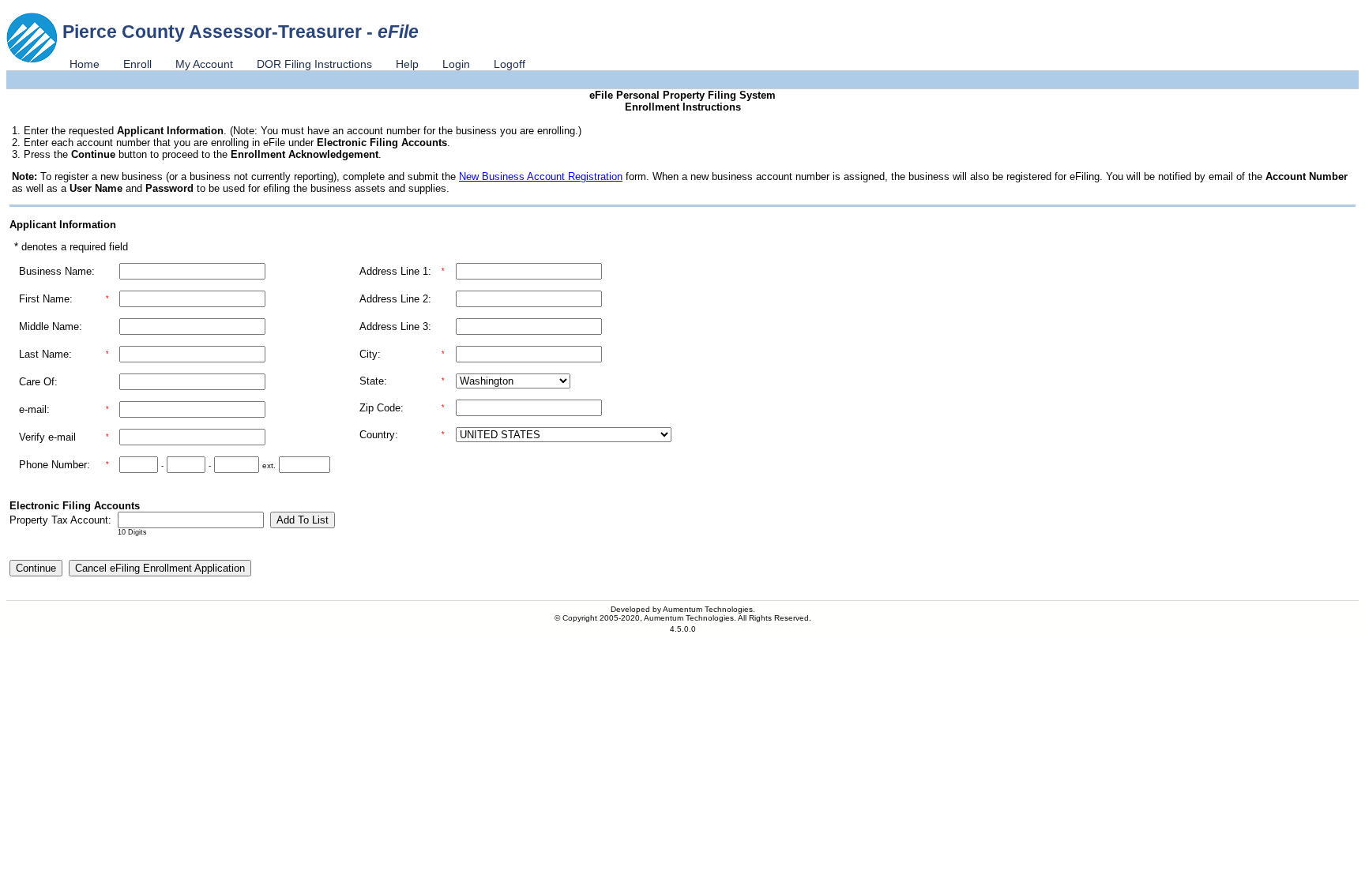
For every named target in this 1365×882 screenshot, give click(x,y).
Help (407, 64)
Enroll (137, 64)
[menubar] (297, 64)
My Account (204, 64)
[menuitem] (84, 64)
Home (85, 64)
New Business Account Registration (540, 176)
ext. (269, 465)
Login (456, 64)
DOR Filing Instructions (314, 64)
